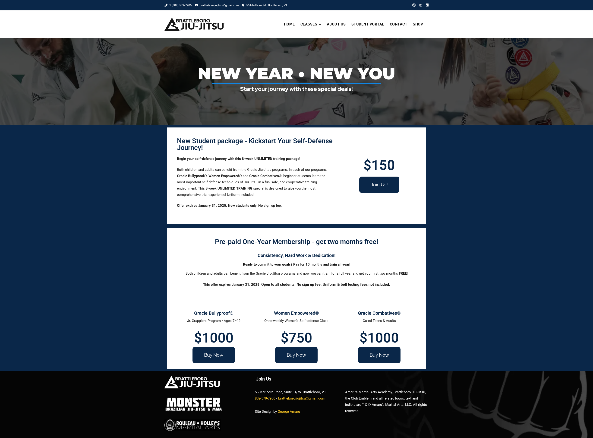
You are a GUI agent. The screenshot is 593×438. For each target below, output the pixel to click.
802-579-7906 (265, 398)
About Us (336, 24)
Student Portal (367, 24)
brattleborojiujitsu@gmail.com (219, 5)
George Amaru (289, 411)
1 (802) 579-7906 (180, 5)
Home (289, 24)
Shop (418, 24)
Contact (398, 24)
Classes (308, 24)
